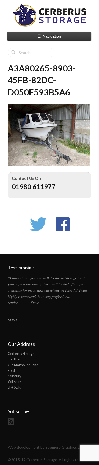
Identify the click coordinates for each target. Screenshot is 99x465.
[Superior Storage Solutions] (49, 15)
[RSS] (12, 423)
